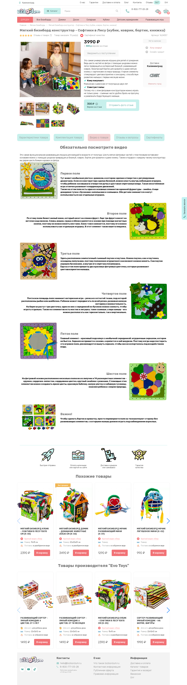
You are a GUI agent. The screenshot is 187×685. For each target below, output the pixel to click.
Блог (126, 2)
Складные (91, 19)
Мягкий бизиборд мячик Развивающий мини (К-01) (112, 531)
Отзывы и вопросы (127, 137)
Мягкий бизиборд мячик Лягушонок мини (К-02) (151, 530)
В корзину (42, 552)
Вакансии (135, 674)
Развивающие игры (155, 19)
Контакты (137, 2)
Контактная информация (107, 667)
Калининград (28, 3)
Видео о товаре (99, 137)
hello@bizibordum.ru (70, 663)
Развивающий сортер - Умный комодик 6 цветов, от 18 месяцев (73, 620)
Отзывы (152, 2)
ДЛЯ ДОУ (25, 19)
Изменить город (154, 84)
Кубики (106, 19)
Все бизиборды (44, 19)
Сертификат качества (94, 35)
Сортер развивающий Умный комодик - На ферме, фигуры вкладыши (150, 620)
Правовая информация (106, 674)
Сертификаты (154, 137)
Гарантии (93, 2)
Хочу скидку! (156, 48)
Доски (76, 19)
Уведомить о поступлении (101, 53)
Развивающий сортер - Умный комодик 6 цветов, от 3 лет (34, 620)
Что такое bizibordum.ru (106, 663)
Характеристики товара (33, 137)
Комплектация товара (69, 137)
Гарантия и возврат (141, 670)
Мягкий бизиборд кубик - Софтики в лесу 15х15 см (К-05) (34, 531)
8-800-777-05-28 (140, 9)
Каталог (53, 11)
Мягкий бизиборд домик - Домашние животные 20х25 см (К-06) (73, 531)
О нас (82, 2)
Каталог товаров (139, 667)
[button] (168, 521)
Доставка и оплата (140, 663)
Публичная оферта (104, 670)
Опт (166, 2)
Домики (62, 19)
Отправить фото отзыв (121, 105)
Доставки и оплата (111, 2)
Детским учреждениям (127, 19)
